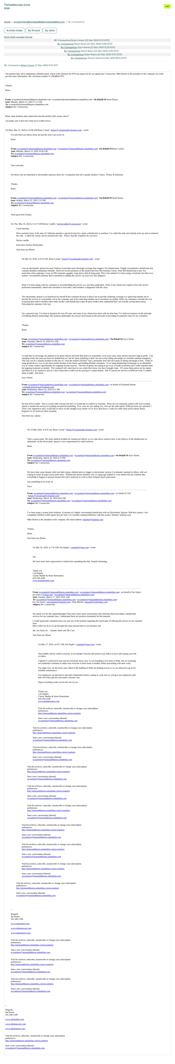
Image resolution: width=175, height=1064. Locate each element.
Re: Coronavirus (65, 43)
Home (7, 22)
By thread (34, 30)
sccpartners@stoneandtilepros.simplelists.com (39, 22)
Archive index (14, 30)
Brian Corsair (27, 65)
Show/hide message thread (18, 37)
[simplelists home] (17, 6)
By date (50, 30)
